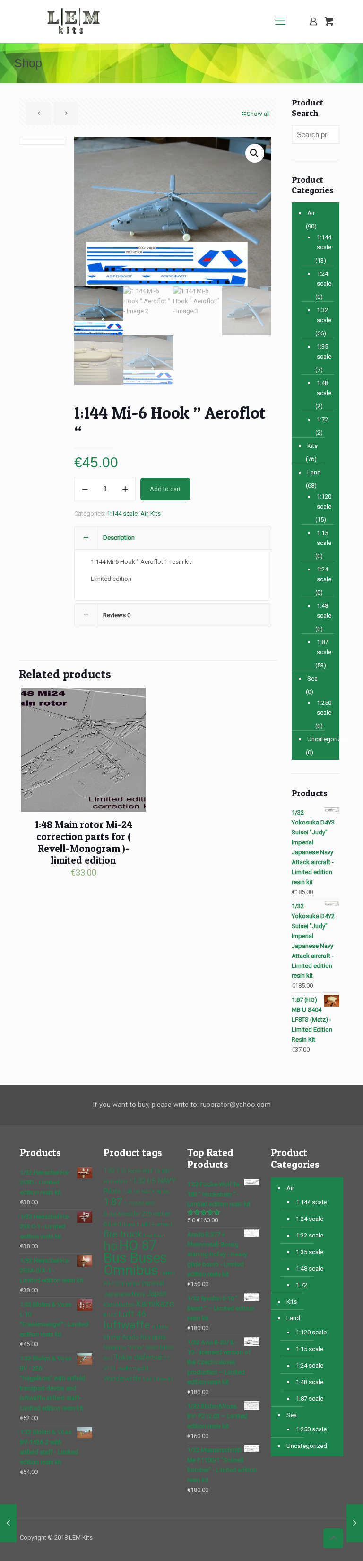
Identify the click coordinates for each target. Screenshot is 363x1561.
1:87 (113, 1202)
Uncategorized (321, 739)
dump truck (135, 1224)
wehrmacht (133, 1368)
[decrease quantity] (85, 489)
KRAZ (110, 1315)
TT (167, 1358)
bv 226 (143, 1213)
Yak (146, 1379)
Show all (258, 113)
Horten (167, 1273)
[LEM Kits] (75, 21)
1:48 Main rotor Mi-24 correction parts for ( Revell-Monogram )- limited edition (83, 842)
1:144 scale (122, 513)
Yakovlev (163, 1379)
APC (150, 1204)
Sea (312, 678)
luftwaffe (127, 1325)
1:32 (109, 1170)
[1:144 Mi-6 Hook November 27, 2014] (8, 1523)
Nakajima (153, 1337)
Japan (156, 1293)
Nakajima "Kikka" (124, 1347)
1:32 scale (323, 315)
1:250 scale (323, 707)
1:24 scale (323, 278)
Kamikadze (119, 1304)
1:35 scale (323, 351)
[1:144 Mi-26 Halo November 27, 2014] (354, 1523)
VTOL (110, 1369)
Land (314, 472)
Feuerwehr (161, 1224)
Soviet (152, 1347)
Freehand (154, 1236)
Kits (155, 513)
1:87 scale (323, 647)
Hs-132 (112, 1283)
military (159, 1327)
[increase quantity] (125, 489)
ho (111, 1245)
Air (143, 513)
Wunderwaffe (122, 1378)
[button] (254, 153)
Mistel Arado (121, 1337)
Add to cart (165, 488)
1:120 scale (323, 501)
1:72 (322, 419)
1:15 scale (323, 537)
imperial (130, 1283)
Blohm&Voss (118, 1214)
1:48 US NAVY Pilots (145, 1192)
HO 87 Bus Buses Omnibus (135, 1257)
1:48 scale (323, 387)
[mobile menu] (280, 21)
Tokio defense (138, 1357)
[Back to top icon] (333, 1538)
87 (141, 1204)
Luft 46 (132, 1314)
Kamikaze (155, 1303)
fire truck (123, 1234)
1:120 (130, 1204)
